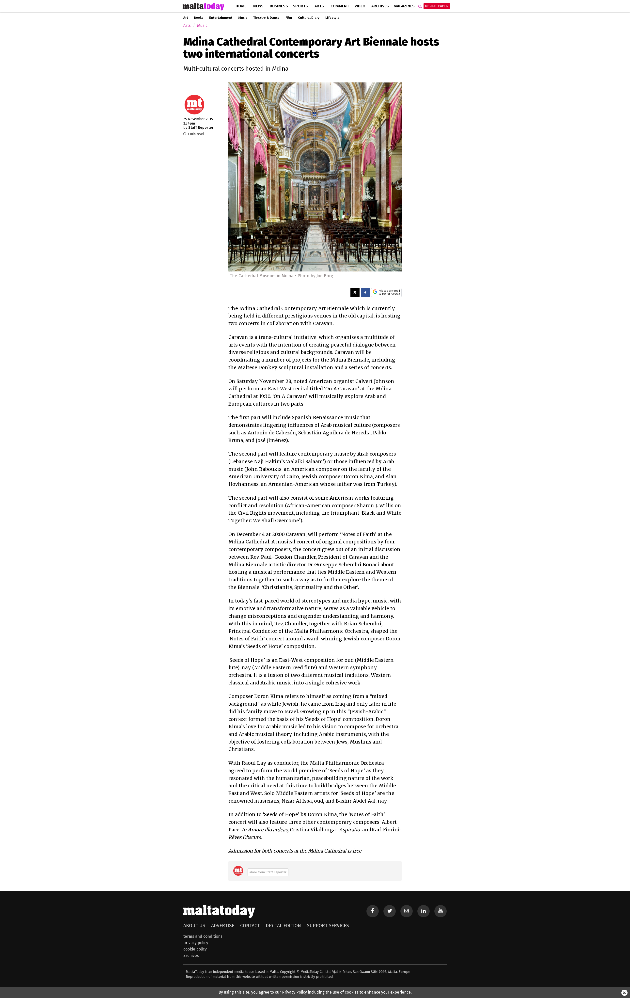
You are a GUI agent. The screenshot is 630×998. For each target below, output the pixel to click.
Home (241, 6)
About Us (194, 925)
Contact (250, 925)
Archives (380, 6)
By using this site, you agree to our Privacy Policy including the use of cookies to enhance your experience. (315, 992)
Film (288, 18)
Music (242, 18)
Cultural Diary (308, 18)
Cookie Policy (195, 949)
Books (198, 18)
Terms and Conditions (202, 936)
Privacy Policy (195, 942)
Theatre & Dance (266, 18)
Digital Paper (436, 6)
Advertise (222, 925)
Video (360, 6)
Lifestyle (332, 18)
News (258, 6)
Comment (340, 6)
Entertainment (220, 18)
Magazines (404, 6)
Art (185, 18)
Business (279, 6)
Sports (300, 6)
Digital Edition (283, 925)
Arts (319, 6)
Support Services (328, 925)
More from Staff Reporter (268, 872)
